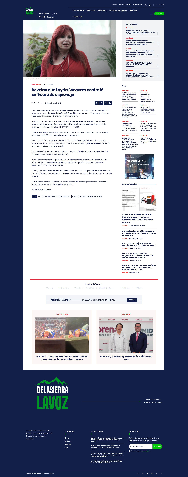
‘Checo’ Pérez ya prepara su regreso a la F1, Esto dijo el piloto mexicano (148, 140)
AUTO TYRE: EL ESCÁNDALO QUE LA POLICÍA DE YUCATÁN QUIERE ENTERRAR (139, 65)
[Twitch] (152, 474)
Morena (74, 196)
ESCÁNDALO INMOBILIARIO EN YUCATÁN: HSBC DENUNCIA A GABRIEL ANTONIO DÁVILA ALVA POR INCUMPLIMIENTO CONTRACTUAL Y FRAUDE (130, 144)
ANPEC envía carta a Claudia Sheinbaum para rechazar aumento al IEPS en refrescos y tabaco (140, 32)
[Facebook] (156, 5)
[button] (149, 5)
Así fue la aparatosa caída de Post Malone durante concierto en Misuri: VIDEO (62, 358)
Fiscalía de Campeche (50, 196)
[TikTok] (147, 474)
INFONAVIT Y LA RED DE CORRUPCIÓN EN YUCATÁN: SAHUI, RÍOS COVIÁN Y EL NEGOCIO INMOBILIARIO (148, 127)
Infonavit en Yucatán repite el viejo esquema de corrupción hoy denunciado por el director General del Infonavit (140, 53)
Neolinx (82, 196)
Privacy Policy (146, 451)
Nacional (36, 84)
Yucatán (129, 48)
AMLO (39, 196)
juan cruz (38, 103)
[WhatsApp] (110, 103)
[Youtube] (164, 5)
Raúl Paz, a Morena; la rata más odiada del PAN (126, 358)
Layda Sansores (65, 196)
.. (72, 184)
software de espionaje (94, 196)
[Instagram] (159, 5)
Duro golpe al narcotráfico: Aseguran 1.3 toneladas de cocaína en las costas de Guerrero (140, 42)
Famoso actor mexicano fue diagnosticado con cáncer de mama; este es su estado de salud (139, 75)
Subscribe (157, 446)
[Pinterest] (106, 103)
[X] (161, 5)
